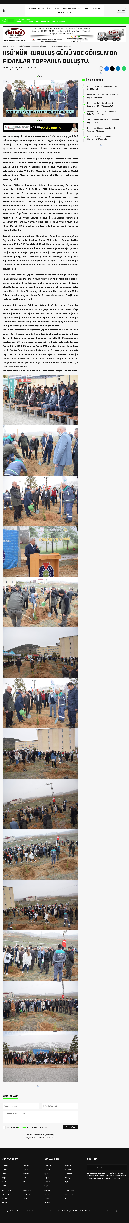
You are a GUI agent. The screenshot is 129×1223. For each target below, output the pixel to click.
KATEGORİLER (10, 1159)
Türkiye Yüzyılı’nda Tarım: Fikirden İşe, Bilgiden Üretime (103, 121)
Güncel (49, 8)
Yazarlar (96, 8)
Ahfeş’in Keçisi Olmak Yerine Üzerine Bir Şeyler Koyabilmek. (103, 96)
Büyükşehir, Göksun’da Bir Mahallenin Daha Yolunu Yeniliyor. (102, 113)
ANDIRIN (41, 8)
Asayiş (87, 8)
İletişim (4, 1202)
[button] (9, 20)
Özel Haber (27, 1190)
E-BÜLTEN (92, 1159)
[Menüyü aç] (5, 10)
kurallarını (22, 1127)
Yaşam (4, 1198)
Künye (25, 1198)
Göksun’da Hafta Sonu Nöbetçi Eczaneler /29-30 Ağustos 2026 (43, 21)
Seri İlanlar (26, 1194)
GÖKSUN (32, 8)
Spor (64, 8)
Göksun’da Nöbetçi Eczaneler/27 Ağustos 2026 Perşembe (101, 138)
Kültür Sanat (6, 1190)
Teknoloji (5, 1194)
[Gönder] (124, 1167)
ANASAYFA (7, 46)
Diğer (68, 12)
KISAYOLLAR (51, 1159)
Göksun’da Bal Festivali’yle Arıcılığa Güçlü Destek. (102, 88)
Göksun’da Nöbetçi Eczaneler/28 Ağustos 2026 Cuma (101, 129)
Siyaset (57, 8)
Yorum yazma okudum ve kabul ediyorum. (27, 1127)
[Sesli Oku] (101, 68)
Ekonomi (72, 8)
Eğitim (61, 12)
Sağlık (80, 8)
